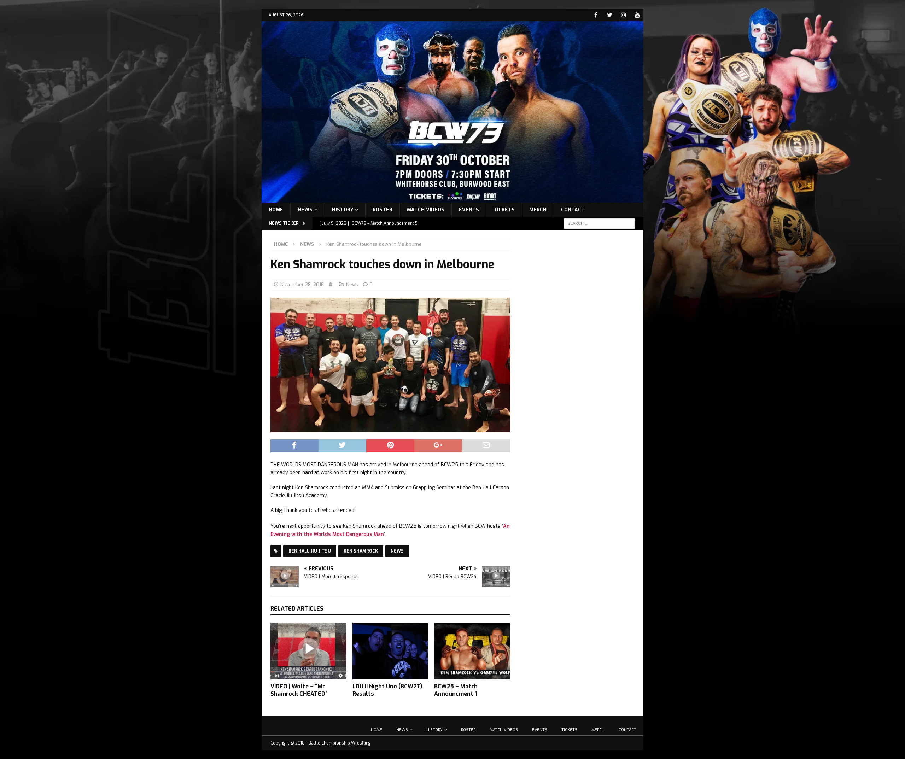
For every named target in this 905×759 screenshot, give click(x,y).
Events (469, 209)
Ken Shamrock (361, 551)
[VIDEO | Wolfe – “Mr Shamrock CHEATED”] (308, 651)
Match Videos (425, 209)
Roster (382, 209)
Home (276, 209)
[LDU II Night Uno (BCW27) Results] (390, 651)
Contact (573, 209)
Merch (538, 209)
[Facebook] (596, 15)
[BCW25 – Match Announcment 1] (472, 651)
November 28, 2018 (302, 284)
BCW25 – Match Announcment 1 (456, 690)
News (305, 209)
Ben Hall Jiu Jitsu (309, 551)
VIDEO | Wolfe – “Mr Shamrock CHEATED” (299, 690)
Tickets (504, 209)
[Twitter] (609, 15)
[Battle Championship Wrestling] (452, 198)
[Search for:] (599, 223)
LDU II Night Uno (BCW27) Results (387, 690)
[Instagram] (623, 15)
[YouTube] (637, 15)
